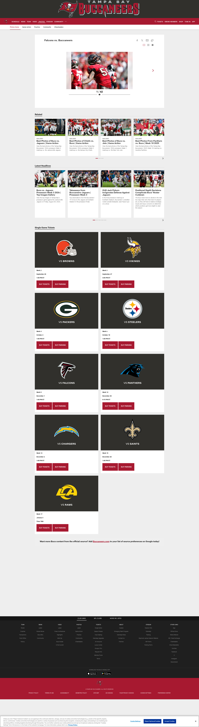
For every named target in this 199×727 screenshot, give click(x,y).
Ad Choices (109, 693)
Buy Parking (60, 284)
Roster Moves (40, 631)
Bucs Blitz (40, 634)
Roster (23, 628)
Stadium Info (148, 628)
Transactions (22, 634)
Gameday (148, 631)
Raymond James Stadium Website (148, 638)
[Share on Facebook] (137, 41)
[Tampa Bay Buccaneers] (99, 683)
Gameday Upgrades (98, 638)
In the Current (60, 645)
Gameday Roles (121, 634)
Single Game (98, 628)
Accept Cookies (170, 721)
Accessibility (64, 693)
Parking (148, 634)
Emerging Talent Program (121, 631)
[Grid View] (148, 45)
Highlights (60, 634)
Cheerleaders (79, 641)
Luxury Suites (98, 645)
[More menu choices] (66, 21)
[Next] (153, 70)
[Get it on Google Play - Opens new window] (106, 674)
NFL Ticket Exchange (174, 638)
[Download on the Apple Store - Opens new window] (92, 674)
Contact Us (121, 638)
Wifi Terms (148, 641)
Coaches (22, 631)
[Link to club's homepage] (5, 21)
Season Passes (98, 631)
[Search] (155, 21)
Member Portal (98, 655)
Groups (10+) (98, 648)
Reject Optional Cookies (152, 721)
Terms (98, 658)
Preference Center (164, 693)
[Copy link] (152, 40)
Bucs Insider (59, 641)
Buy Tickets (44, 284)
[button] (96, 158)
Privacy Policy (33, 693)
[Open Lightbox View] (99, 75)
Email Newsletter (174, 645)
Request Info (98, 651)
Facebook (174, 651)
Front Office (22, 638)
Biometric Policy (81, 693)
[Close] (195, 721)
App (174, 628)
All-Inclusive (98, 641)
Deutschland (174, 662)
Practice (79, 634)
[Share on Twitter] (142, 41)
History (23, 641)
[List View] (152, 45)
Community (40, 638)
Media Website (174, 634)
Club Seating (98, 634)
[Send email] (147, 41)
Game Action (79, 631)
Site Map (96, 693)
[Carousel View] (144, 45)
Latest (40, 628)
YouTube (174, 648)
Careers (121, 628)
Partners (121, 641)
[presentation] (163, 159)
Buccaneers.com (101, 541)
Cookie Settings (145, 693)
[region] (99, 721)
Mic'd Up (59, 638)
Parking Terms (148, 645)
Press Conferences (60, 631)
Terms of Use (49, 693)
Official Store (174, 631)
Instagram (174, 658)
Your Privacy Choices (126, 693)
